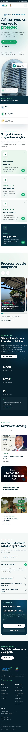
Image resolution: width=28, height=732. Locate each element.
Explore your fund (8, 41)
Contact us (3, 698)
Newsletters (17, 704)
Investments (3, 690)
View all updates (5, 431)
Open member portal (13, 625)
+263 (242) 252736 (5, 717)
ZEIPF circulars (18, 698)
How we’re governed (8, 356)
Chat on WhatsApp (7, 680)
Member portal (18, 687)
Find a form (4, 46)
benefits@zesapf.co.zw (6, 719)
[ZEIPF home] (7, 5)
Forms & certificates (19, 693)
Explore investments (7, 407)
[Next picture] (8, 273)
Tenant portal (18, 690)
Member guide (18, 695)
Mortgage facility (4, 693)
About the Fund (4, 687)
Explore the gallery (6, 320)
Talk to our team (6, 657)
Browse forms (14, 630)
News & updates (4, 695)
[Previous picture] (3, 273)
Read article (6, 461)
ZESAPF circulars (19, 701)
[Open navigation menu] (25, 5)
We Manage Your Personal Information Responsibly (11, 488)
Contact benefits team (9, 557)
